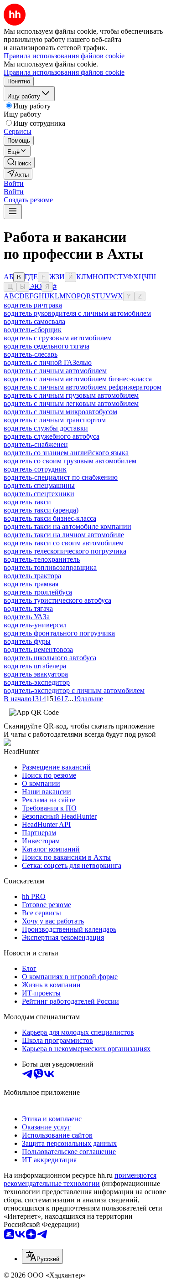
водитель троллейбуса (38, 592)
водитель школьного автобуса (50, 658)
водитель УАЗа (27, 617)
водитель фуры (27, 641)
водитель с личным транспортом (55, 420)
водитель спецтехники (39, 494)
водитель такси (27, 502)
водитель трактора (32, 576)
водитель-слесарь (30, 354)
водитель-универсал (35, 625)
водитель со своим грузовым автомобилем (70, 461)
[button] (14, 183)
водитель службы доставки (46, 428)
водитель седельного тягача (46, 346)
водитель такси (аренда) (41, 510)
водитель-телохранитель (42, 559)
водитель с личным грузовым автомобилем (71, 395)
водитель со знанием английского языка (66, 453)
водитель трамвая (31, 584)
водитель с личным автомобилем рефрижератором (82, 387)
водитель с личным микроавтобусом (60, 412)
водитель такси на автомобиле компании (67, 526)
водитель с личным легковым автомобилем (71, 403)
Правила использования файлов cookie (64, 72)
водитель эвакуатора (36, 674)
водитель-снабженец (36, 444)
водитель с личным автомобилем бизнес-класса (78, 379)
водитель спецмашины (39, 485)
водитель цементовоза (38, 649)
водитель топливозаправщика (50, 567)
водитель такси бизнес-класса (50, 518)
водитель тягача (28, 608)
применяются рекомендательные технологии (80, 1179)
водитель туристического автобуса (57, 600)
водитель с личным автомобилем (55, 371)
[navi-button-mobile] (13, 211)
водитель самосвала (34, 321)
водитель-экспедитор (37, 682)
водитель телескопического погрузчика (65, 551)
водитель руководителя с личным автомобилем (77, 313)
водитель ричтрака (33, 305)
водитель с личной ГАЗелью (48, 362)
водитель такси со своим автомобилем (64, 543)
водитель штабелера (35, 666)
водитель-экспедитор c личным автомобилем (74, 690)
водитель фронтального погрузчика (59, 633)
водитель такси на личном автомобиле (64, 535)
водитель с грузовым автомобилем (58, 338)
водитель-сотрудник (35, 469)
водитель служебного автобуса (51, 436)
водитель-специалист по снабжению (61, 477)
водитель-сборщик (33, 330)
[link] (19, 162)
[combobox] (42, 1256)
